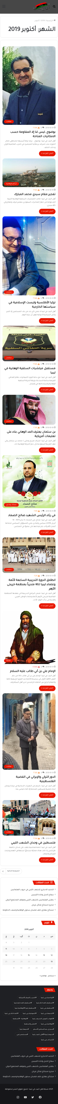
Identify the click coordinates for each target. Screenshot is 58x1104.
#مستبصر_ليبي (22, 1035)
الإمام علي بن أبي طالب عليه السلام (33, 671)
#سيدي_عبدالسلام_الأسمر (43, 1029)
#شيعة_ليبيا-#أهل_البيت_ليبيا (43, 1035)
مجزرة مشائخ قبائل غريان (43, 905)
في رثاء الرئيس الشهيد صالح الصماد (32, 515)
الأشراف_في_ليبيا (47, 1040)
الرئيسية (50, 21)
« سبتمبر (52, 976)
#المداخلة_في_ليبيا (11, 1013)
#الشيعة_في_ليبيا (47, 1013)
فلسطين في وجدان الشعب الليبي (33, 843)
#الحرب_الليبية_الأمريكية (28, 998)
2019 (43, 21)
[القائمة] (3, 7)
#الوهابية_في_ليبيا (47, 1024)
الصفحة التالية (13, 871)
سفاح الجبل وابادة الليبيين (42, 895)
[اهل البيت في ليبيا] (41, 6)
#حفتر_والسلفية (30, 1024)
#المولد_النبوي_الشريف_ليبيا (43, 1019)
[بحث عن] (54, 7)
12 (52, 956)
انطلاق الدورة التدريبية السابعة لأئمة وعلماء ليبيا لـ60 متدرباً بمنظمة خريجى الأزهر (31, 585)
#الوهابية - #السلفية (20, 1019)
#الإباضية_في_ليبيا (47, 998)
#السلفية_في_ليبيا (47, 1008)
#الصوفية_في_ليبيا (30, 1013)
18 (6, 956)
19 (52, 962)
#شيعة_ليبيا (24, 1029)
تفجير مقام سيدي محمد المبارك (35, 194)
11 (6, 949)
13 (44, 956)
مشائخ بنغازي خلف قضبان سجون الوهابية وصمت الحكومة (28, 910)
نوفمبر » (43, 976)
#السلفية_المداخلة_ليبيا (45, 1003)
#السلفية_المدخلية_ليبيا (23, 1003)
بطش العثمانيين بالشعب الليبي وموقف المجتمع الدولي (30, 900)
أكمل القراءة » (47, 154)
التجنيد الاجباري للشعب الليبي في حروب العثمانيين (32, 890)
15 (29, 956)
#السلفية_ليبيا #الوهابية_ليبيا (25, 1008)
